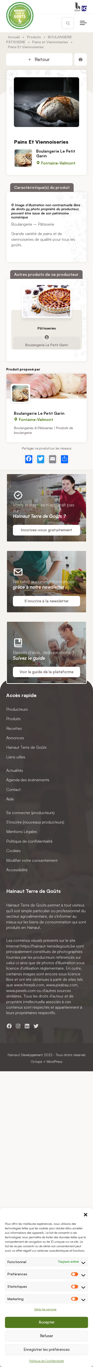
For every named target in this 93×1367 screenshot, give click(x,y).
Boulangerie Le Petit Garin (55, 153)
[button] (85, 1214)
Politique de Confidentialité (46, 1361)
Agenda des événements (27, 779)
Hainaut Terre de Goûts (26, 747)
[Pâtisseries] (46, 301)
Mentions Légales (21, 831)
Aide (10, 798)
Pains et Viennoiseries (50, 42)
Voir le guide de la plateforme (46, 671)
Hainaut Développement (25, 1055)
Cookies (13, 850)
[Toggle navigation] (83, 23)
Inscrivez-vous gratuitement (46, 530)
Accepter (47, 1322)
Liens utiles (15, 756)
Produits (34, 37)
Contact (13, 789)
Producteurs (17, 708)
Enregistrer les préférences (47, 1349)
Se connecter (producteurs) (30, 812)
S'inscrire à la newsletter (46, 601)
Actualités (14, 770)
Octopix (36, 1061)
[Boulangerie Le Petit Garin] (46, 386)
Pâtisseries (46, 328)
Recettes (14, 728)
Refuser (46, 1335)
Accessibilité (17, 869)
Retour (41, 59)
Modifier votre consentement (32, 860)
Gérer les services (45, 1309)
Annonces (15, 737)
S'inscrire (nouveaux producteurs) (35, 822)
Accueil (14, 37)
